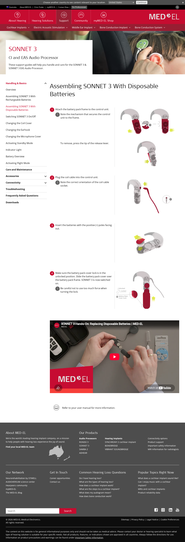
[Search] (177, 7)
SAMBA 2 (83, 449)
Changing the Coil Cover (19, 123)
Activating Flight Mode (18, 163)
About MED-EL (25, 7)
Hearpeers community (16, 485)
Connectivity (13, 182)
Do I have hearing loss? (90, 478)
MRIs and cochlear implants (151, 489)
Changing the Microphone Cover (23, 136)
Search (68, 511)
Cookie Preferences (170, 519)
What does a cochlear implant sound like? (158, 478)
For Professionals (79, 7)
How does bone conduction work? (95, 496)
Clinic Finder (39, 7)
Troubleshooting (15, 189)
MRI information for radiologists (163, 449)
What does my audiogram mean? (95, 492)
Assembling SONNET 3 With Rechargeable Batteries (21, 98)
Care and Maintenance (19, 169)
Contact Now (63, 7)
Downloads (12, 202)
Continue (141, 2)
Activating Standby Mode (19, 143)
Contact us (55, 481)
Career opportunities (60, 478)
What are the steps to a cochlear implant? (99, 489)
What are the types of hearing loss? (96, 481)
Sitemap (125, 519)
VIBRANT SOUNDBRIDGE (116, 449)
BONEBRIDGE (111, 445)
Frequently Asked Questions (22, 195)
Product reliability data (149, 492)
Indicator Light (14, 149)
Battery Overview (15, 156)
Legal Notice (152, 519)
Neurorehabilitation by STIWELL (21, 478)
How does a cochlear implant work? (96, 485)
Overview (11, 89)
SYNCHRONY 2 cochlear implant (120, 442)
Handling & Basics (16, 83)
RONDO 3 (83, 442)
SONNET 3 (84, 445)
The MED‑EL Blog (14, 492)
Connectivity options (158, 438)
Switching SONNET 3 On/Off (21, 116)
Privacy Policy (137, 519)
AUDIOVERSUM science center (20, 481)
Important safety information (162, 445)
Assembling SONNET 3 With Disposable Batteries (21, 108)
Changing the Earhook (18, 129)
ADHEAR (83, 452)
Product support (156, 442)
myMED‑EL (51, 7)
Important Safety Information (89, 537)
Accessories (12, 176)
